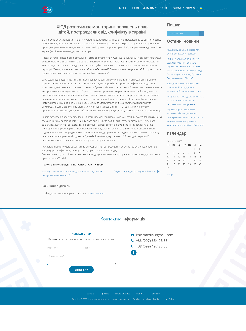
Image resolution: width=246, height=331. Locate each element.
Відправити (81, 269)
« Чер (170, 174)
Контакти (190, 7)
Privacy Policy (168, 299)
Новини (163, 7)
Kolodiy (156, 299)
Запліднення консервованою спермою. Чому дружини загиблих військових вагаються (184, 87)
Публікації (176, 7)
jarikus (148, 299)
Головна (122, 7)
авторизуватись (96, 193)
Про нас (135, 7)
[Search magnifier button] (201, 33)
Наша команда (122, 293)
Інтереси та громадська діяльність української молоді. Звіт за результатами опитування (185, 100)
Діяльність (148, 7)
